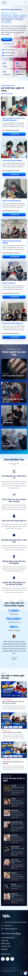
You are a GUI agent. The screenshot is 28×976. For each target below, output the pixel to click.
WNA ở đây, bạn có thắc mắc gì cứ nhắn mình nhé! (16, 968)
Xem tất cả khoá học (7, 93)
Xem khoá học (6, 39)
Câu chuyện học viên (8, 43)
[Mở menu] (25, 2)
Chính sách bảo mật (5, 967)
